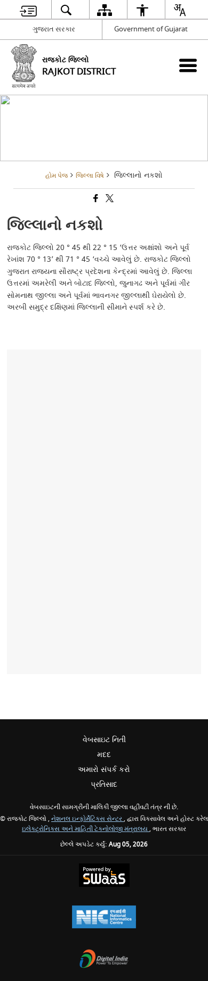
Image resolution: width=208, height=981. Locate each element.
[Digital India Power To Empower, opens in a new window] (104, 960)
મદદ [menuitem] (104, 754)
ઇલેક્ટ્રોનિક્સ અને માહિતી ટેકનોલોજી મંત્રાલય (85, 829)
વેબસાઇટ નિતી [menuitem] (104, 739)
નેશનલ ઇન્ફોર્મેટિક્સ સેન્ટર (87, 819)
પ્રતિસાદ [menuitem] (104, 784)
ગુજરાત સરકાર (54, 29)
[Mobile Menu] (188, 65)
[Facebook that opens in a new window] (95, 199)
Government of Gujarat (151, 29)
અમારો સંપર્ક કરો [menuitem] (104, 769)
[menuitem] (28, 10)
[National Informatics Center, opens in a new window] (104, 917)
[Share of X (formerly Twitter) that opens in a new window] (109, 199)
